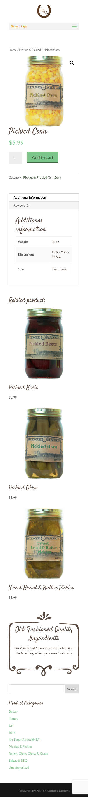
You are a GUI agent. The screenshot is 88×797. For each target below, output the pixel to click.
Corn (57, 177)
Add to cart (42, 157)
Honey (13, 718)
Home (13, 50)
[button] (72, 63)
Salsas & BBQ (18, 760)
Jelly (12, 732)
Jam (11, 725)
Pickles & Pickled (30, 50)
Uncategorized (19, 767)
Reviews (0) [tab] (21, 205)
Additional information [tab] (30, 197)
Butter (13, 711)
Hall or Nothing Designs (53, 790)
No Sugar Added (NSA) (24, 739)
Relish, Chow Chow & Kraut (28, 753)
